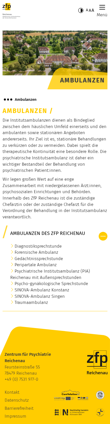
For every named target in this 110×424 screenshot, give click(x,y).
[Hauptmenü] (102, 7)
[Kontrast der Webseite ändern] (80, 10)
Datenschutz (17, 400)
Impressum (15, 416)
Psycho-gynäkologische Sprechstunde (51, 283)
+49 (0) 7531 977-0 (21, 379)
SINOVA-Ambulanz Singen (40, 296)
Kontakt (12, 392)
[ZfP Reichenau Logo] (11, 10)
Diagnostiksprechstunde (38, 246)
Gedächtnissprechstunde (39, 258)
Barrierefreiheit (19, 408)
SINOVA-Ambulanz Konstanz (43, 290)
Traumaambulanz (31, 302)
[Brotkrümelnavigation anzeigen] (8, 99)
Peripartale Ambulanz (36, 264)
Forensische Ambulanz (36, 252)
